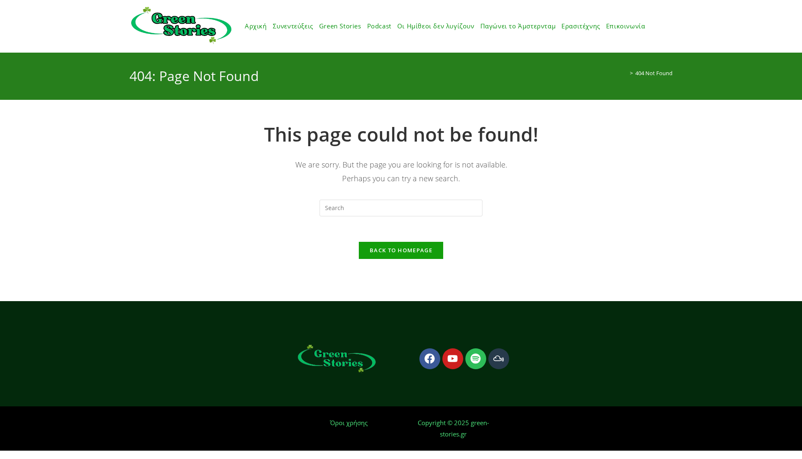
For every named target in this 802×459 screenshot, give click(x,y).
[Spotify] (475, 358)
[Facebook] (429, 358)
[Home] (625, 73)
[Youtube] (452, 358)
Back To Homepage (401, 250)
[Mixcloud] (498, 358)
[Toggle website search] (653, 26)
